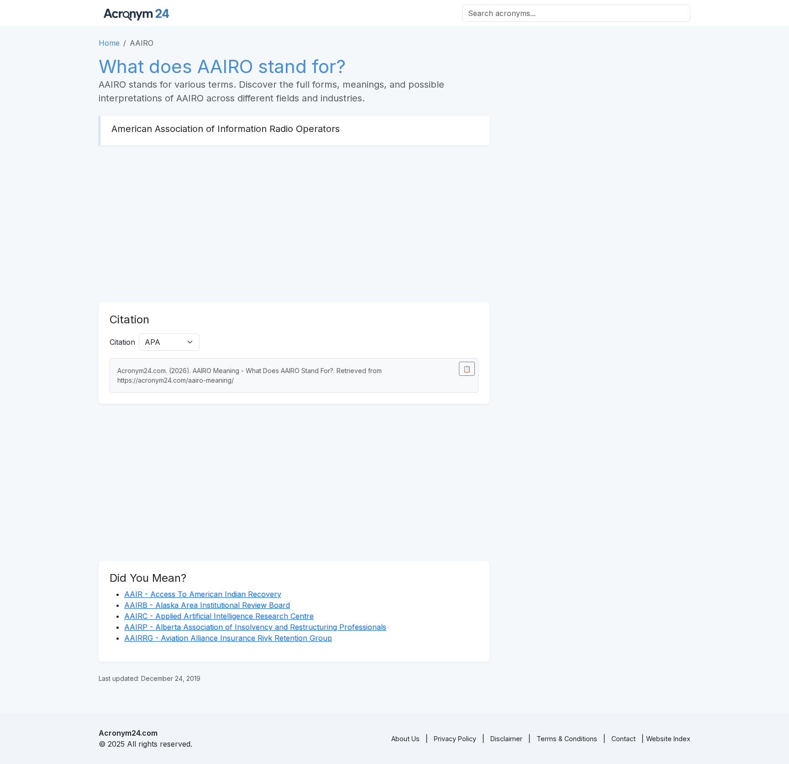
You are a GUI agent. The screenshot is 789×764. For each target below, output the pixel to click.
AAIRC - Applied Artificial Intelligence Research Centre (219, 616)
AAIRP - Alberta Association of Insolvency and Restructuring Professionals (255, 627)
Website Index (668, 739)
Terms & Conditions (567, 739)
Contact (623, 739)
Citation (122, 342)
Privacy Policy (455, 739)
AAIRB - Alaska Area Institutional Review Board (207, 605)
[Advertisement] (294, 224)
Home (109, 42)
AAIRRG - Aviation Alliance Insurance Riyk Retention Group (228, 638)
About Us (405, 739)
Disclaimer (506, 739)
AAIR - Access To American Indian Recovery (202, 594)
